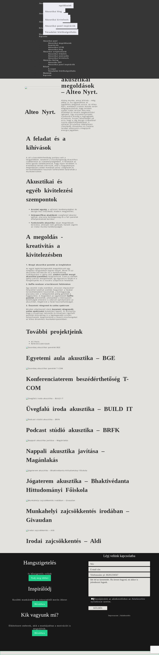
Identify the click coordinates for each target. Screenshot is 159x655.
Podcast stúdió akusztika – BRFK (73, 430)
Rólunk (42, 28)
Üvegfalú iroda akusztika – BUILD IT (79, 408)
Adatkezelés (125, 615)
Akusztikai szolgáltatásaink (55, 52)
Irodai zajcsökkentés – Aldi (63, 540)
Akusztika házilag (51, 60)
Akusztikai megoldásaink (60, 43)
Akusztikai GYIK (56, 47)
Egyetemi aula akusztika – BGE (70, 358)
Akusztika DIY (55, 62)
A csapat (52, 69)
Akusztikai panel (50, 41)
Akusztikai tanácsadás (58, 56)
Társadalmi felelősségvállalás (61, 32)
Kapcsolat (43, 36)
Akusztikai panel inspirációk (60, 26)
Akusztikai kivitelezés (57, 19)
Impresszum (113, 615)
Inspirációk (53, 45)
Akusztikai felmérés (57, 54)
